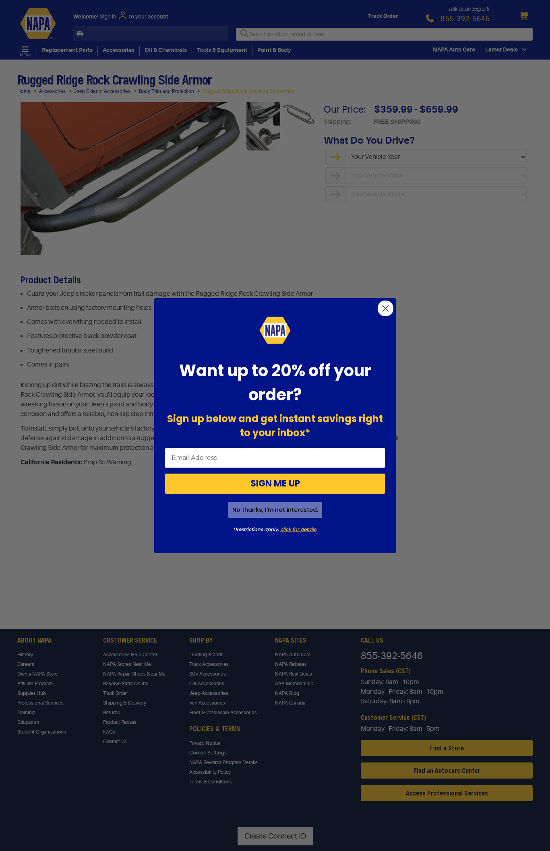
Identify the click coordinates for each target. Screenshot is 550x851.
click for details (298, 529)
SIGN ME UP (275, 483)
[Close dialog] (385, 308)
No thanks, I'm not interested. (275, 510)
